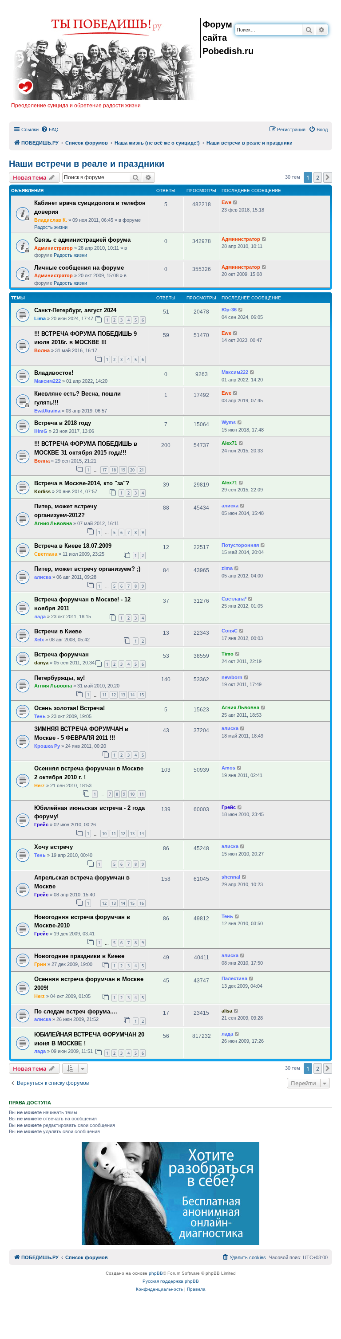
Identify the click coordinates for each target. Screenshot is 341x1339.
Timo (228, 653)
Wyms (229, 422)
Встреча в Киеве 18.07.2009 (72, 545)
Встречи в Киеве (58, 631)
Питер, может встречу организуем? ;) (87, 568)
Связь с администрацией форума (82, 239)
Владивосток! (53, 372)
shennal (231, 877)
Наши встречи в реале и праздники (86, 164)
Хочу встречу (53, 847)
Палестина (234, 978)
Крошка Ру (47, 746)
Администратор (53, 248)
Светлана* (234, 598)
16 (141, 903)
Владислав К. (50, 220)
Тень (40, 716)
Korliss (42, 491)
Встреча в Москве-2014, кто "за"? (81, 483)
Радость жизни (50, 227)
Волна (42, 350)
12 (113, 695)
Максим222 (47, 381)
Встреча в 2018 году (62, 423)
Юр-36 (229, 309)
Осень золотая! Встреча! (69, 708)
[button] (327, 177)
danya (41, 662)
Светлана (45, 554)
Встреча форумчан (61, 654)
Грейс (41, 824)
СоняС (230, 630)
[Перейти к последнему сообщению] (235, 202)
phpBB (156, 1273)
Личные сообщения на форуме (79, 267)
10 (132, 794)
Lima (40, 318)
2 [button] (317, 177)
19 (123, 470)
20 (132, 470)
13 (123, 695)
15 (141, 695)
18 (113, 470)
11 (104, 695)
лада (40, 616)
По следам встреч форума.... (75, 1011)
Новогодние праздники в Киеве (79, 956)
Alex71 (229, 443)
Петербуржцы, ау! (59, 678)
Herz (39, 785)
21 (141, 470)
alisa (227, 1010)
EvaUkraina (47, 410)
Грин (40, 964)
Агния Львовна (53, 523)
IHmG (41, 431)
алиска (230, 505)
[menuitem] (50, 129)
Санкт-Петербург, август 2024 (75, 310)
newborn (232, 677)
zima (227, 568)
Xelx (39, 639)
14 (132, 695)
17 (104, 470)
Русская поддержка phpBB (171, 1281)
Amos (228, 767)
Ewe (226, 202)
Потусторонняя (240, 545)
